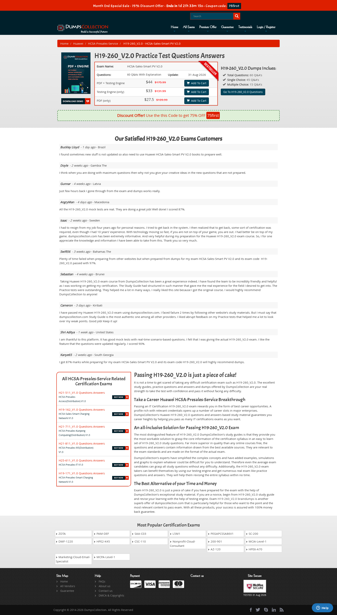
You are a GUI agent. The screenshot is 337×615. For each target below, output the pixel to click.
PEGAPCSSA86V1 (222, 534)
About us (104, 586)
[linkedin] (274, 610)
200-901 (216, 541)
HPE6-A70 (255, 549)
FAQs (102, 581)
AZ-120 (215, 549)
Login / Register (266, 27)
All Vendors (67, 586)
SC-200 (253, 534)
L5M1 (176, 534)
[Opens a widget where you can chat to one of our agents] (322, 608)
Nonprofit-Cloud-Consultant (182, 543)
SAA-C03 (140, 534)
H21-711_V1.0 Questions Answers (82, 426)
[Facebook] (251, 610)
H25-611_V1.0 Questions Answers (82, 460)
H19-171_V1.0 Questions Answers (82, 473)
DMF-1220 (65, 541)
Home (174, 27)
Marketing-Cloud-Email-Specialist (73, 559)
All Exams (189, 27)
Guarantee (227, 27)
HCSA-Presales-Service (103, 43)
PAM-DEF (102, 534)
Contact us (106, 590)
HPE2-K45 (103, 541)
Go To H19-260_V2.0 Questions (243, 92)
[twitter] (258, 610)
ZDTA (62, 534)
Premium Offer (207, 27)
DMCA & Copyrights (111, 595)
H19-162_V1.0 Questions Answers (82, 409)
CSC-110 (140, 541)
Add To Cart (198, 83)
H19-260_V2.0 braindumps (236, 499)
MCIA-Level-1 (257, 541)
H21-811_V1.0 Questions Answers (82, 443)
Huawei (78, 43)
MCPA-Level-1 (105, 557)
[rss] (282, 610)
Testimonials (245, 27)
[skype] (266, 610)
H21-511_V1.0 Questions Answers (82, 392)
